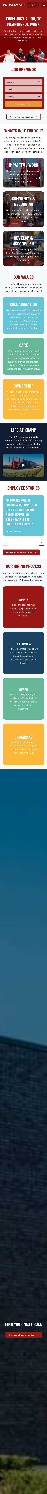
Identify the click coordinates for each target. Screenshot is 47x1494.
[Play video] (23, 465)
